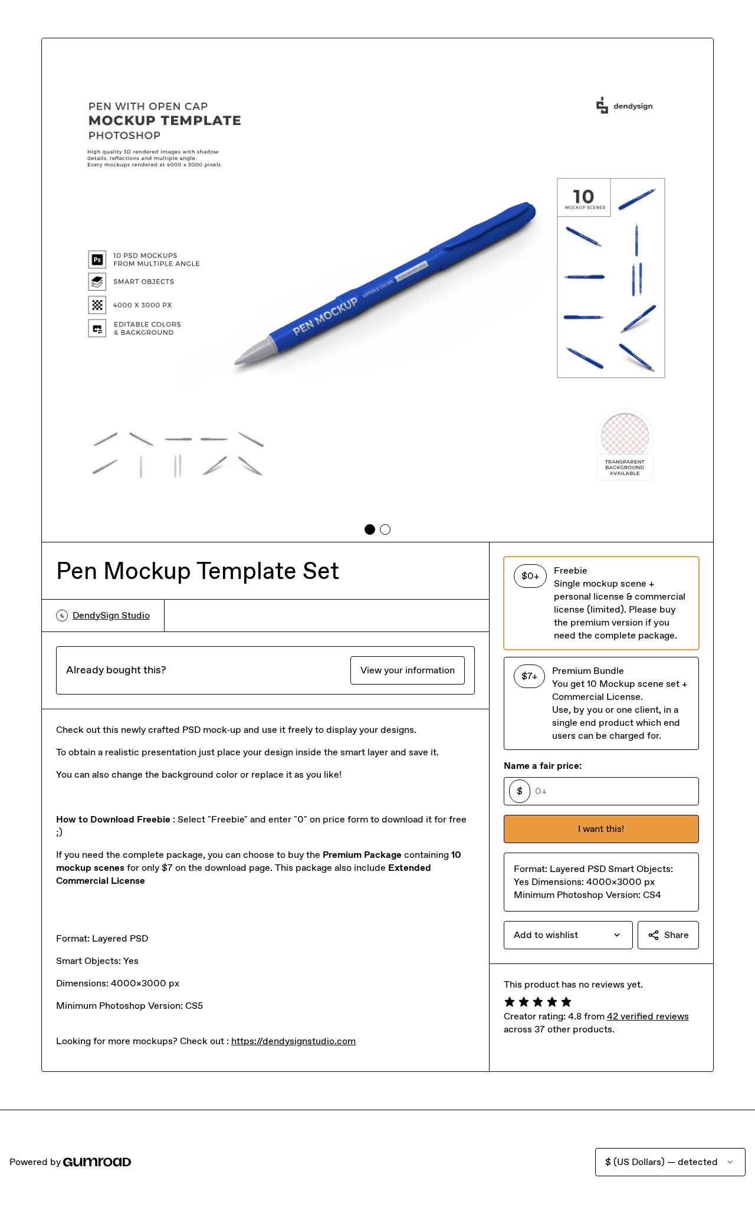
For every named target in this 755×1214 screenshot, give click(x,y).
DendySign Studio (111, 615)
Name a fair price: (543, 765)
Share (676, 934)
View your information (407, 670)
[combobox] (568, 935)
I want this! (601, 828)
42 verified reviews (648, 1016)
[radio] (601, 603)
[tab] (370, 529)
